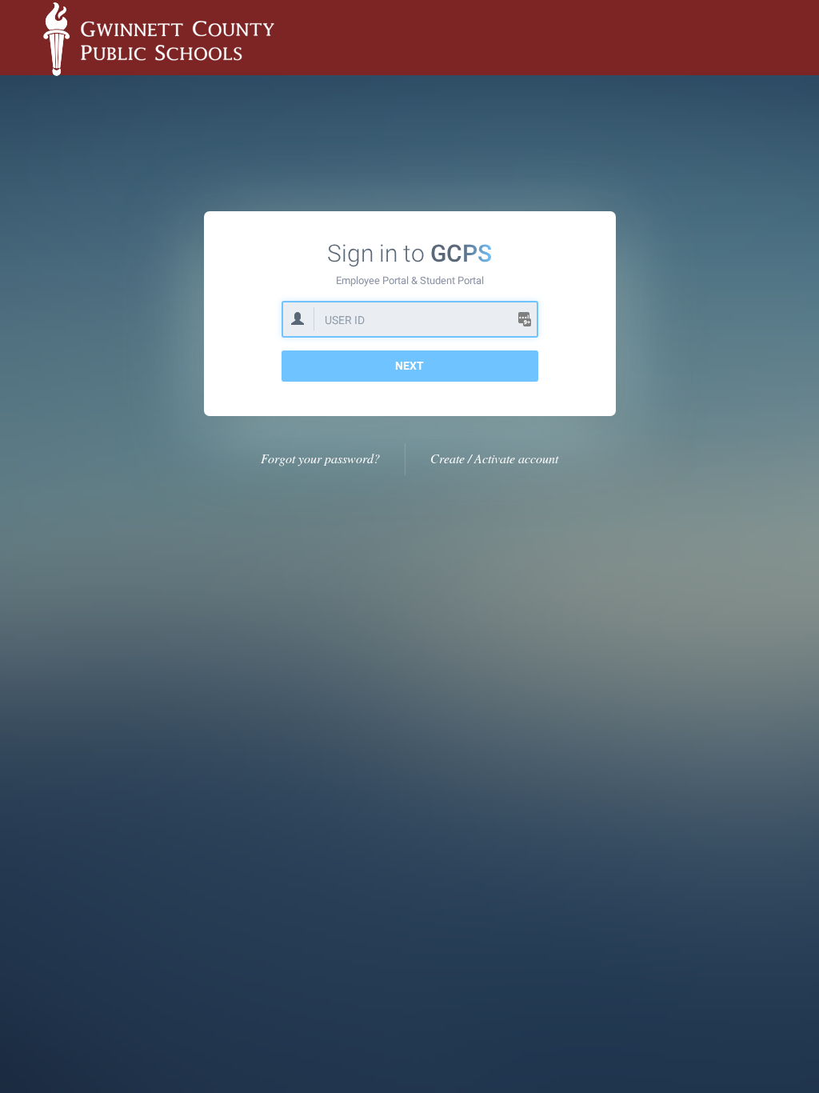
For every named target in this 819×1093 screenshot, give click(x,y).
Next (409, 365)
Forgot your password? (320, 458)
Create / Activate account (494, 458)
